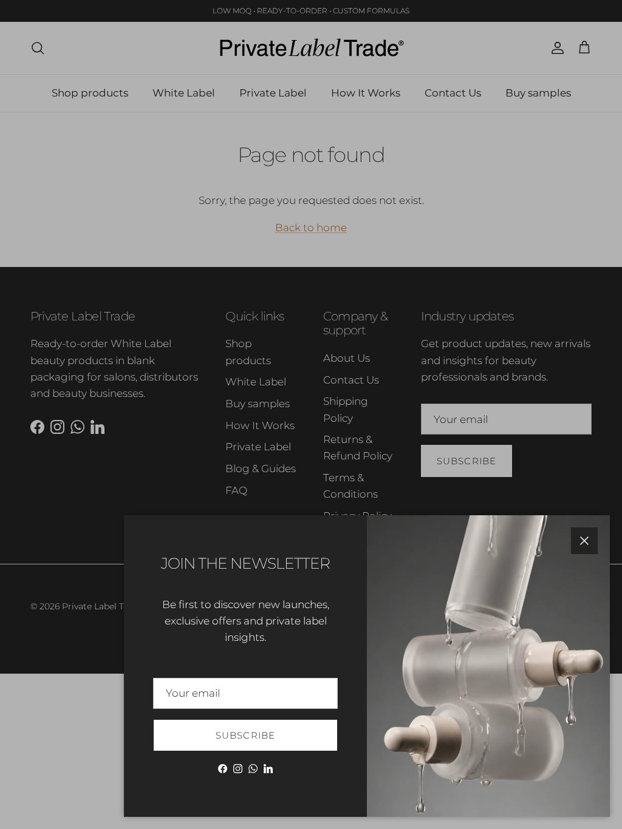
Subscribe (246, 735)
